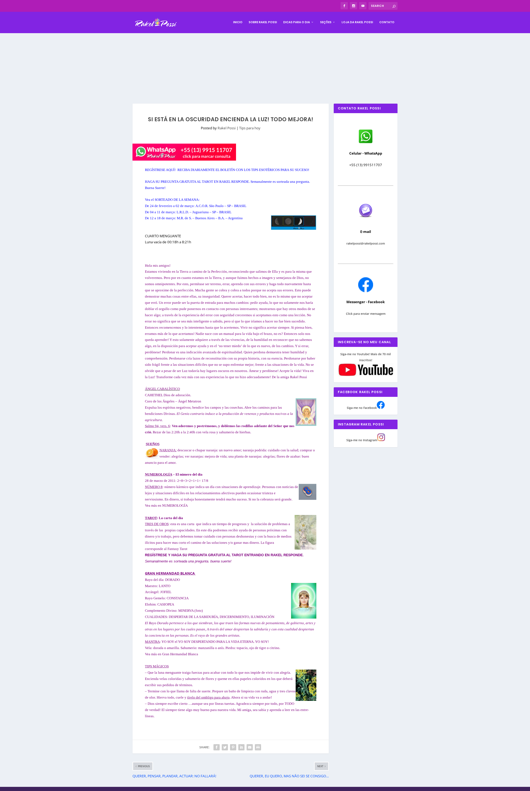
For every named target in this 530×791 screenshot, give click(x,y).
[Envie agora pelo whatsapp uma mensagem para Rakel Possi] (365, 143)
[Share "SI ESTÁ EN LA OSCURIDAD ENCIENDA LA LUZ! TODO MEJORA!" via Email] (250, 747)
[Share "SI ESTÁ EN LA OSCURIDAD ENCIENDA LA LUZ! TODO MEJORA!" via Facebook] (216, 747)
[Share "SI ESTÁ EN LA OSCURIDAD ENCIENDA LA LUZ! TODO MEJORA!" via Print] (258, 747)
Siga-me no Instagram (361, 440)
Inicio (237, 22)
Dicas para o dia (296, 22)
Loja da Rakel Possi (357, 22)
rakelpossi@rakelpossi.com (365, 243)
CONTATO (386, 22)
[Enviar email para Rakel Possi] (365, 221)
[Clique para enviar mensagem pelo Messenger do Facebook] (365, 291)
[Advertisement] (265, 64)
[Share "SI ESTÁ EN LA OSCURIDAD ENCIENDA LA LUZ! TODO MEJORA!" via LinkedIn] (241, 747)
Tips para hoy (249, 128)
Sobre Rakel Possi (263, 22)
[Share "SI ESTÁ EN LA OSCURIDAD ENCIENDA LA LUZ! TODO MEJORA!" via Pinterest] (233, 747)
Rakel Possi (227, 128)
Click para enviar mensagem (365, 314)
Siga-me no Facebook (362, 408)
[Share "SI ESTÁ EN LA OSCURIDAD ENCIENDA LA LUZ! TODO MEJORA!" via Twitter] (225, 747)
